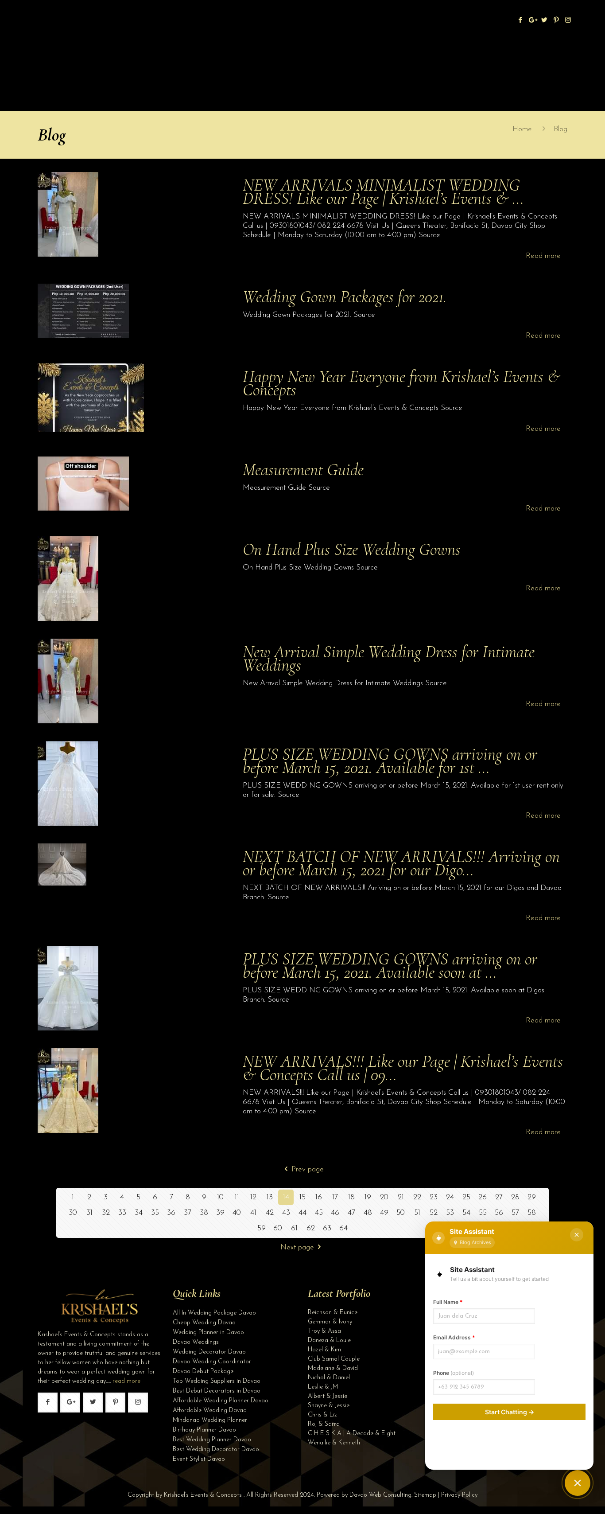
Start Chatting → (509, 1412)
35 (155, 1213)
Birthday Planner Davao (204, 1430)
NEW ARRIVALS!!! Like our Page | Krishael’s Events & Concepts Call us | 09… (403, 1068)
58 (531, 1213)
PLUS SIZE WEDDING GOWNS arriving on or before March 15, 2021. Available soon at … (390, 965)
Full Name (448, 1302)
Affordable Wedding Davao (210, 1410)
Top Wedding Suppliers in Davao (216, 1381)
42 (270, 1213)
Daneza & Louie (329, 1340)
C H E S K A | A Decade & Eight (352, 1433)
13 (270, 1197)
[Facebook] (520, 20)
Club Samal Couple (334, 1359)
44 (302, 1213)
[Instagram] (568, 20)
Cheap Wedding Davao (204, 1322)
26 (482, 1197)
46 (335, 1213)
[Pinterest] (556, 20)
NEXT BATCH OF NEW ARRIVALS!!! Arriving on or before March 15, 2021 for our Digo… (401, 863)
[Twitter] (544, 20)
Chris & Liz (322, 1415)
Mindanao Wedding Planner (210, 1420)
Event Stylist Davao (199, 1459)
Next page (297, 1247)
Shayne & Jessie (328, 1405)
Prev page (307, 1169)
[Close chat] (576, 1234)
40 (237, 1213)
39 (220, 1213)
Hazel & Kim (324, 1349)
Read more (543, 256)
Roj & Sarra (324, 1424)
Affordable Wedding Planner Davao (220, 1400)
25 (466, 1197)
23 (434, 1197)
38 (204, 1213)
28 (515, 1197)
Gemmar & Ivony (330, 1322)
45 (319, 1213)
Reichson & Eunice (332, 1312)
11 (237, 1197)
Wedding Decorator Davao (209, 1352)
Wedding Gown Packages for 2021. (345, 296)
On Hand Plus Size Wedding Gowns (352, 549)
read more (126, 1381)
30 (73, 1213)
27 (499, 1197)
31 (89, 1213)
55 (483, 1213)
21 (401, 1197)
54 (466, 1213)
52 (434, 1213)
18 (351, 1197)
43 (286, 1213)
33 (122, 1213)
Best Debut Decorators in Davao (216, 1391)
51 (417, 1213)
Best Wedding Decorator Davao (216, 1449)
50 (400, 1213)
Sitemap (425, 1495)
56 (499, 1213)
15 (302, 1197)
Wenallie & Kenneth (334, 1443)
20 (384, 1197)
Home (522, 129)
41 (253, 1213)
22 (417, 1197)
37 (187, 1213)
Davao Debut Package (203, 1371)
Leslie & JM (323, 1387)
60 (277, 1228)
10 (220, 1197)
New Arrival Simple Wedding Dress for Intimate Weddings (389, 658)
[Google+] (532, 20)
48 (368, 1213)
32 (106, 1213)
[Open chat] (577, 1483)
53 (450, 1213)
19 (368, 1197)
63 (327, 1228)
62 (310, 1228)
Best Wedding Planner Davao (212, 1439)
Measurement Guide (303, 469)
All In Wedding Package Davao (214, 1313)
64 (343, 1228)
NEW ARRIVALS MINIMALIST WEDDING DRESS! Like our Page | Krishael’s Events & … (383, 192)
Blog (560, 129)
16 (318, 1197)
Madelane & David (333, 1368)
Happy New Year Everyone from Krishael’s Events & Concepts (401, 383)
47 (351, 1213)
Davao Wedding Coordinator (212, 1361)
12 (253, 1197)
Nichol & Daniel (329, 1377)
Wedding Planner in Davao (208, 1332)
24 (450, 1197)
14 (286, 1197)
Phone (453, 1373)
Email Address (454, 1337)
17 (335, 1197)
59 (261, 1228)
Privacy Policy (459, 1495)
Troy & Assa (324, 1331)
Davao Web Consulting (380, 1495)
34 (139, 1213)
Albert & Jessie (327, 1396)
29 (531, 1197)
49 (384, 1213)
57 (515, 1213)
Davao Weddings (196, 1342)
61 (294, 1228)
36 (171, 1213)
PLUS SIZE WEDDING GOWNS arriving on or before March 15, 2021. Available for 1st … (390, 761)
